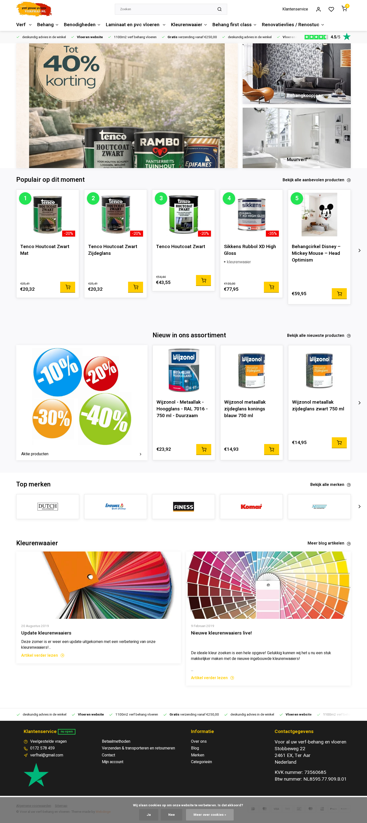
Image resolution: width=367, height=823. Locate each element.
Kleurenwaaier (186, 24)
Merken (197, 755)
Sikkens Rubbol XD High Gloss (250, 250)
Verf (21, 24)
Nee (171, 814)
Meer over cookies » (209, 814)
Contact (108, 755)
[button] (359, 250)
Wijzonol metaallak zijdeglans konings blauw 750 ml (245, 409)
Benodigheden (80, 24)
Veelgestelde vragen (48, 741)
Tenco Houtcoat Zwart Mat (44, 250)
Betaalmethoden (116, 741)
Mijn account (112, 762)
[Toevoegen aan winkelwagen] (67, 287)
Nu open (67, 731)
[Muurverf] (297, 138)
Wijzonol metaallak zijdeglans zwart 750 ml (318, 405)
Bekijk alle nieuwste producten (315, 335)
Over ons (199, 741)
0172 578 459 (42, 748)
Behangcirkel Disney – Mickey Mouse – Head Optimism (316, 253)
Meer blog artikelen (326, 543)
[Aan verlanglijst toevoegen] (71, 197)
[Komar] (251, 506)
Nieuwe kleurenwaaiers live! (221, 633)
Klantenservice (295, 9)
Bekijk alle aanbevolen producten (313, 180)
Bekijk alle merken (327, 484)
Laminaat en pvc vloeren (133, 24)
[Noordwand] (319, 506)
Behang (45, 24)
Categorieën (201, 762)
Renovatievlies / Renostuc (290, 24)
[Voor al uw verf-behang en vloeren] (34, 9)
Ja (149, 814)
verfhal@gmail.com (46, 755)
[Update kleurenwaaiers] (98, 585)
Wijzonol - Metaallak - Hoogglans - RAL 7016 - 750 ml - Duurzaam (182, 409)
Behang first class (232, 24)
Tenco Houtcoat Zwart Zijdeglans (112, 250)
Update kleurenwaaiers (46, 633)
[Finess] (183, 506)
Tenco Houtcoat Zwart (180, 246)
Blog (195, 748)
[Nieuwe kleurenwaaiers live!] (268, 585)
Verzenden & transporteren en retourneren (138, 748)
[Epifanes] (115, 506)
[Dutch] (47, 506)
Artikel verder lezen (39, 655)
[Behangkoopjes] (297, 73)
